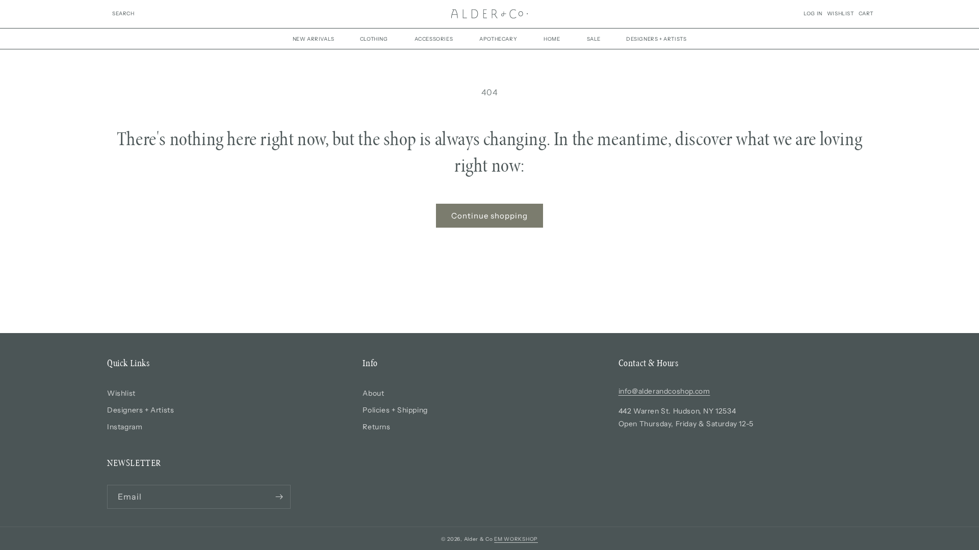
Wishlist (121, 393)
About (373, 393)
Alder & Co (478, 539)
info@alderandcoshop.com (664, 391)
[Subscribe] (279, 497)
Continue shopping (489, 216)
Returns (376, 426)
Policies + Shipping (395, 410)
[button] (123, 14)
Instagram (124, 426)
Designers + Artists (140, 410)
